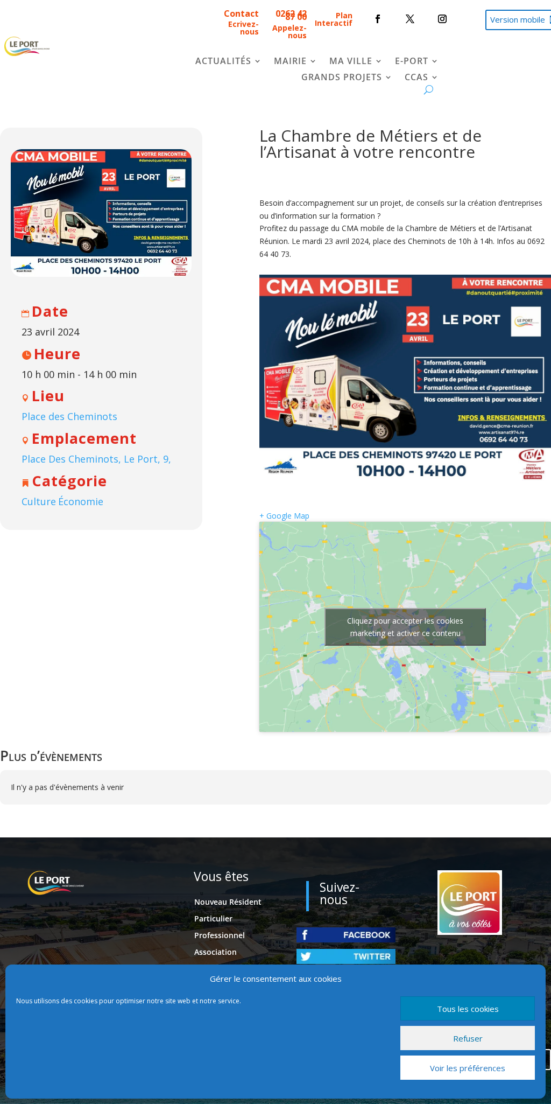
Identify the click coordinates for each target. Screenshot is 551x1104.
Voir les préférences (467, 1068)
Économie (80, 501)
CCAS (416, 78)
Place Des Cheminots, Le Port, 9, (96, 458)
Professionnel (219, 935)
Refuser (468, 1038)
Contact (241, 13)
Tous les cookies (468, 1008)
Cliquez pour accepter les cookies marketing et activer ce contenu (405, 627)
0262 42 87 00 (291, 15)
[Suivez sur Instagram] (442, 18)
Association (215, 952)
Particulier (213, 918)
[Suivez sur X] (410, 18)
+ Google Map (284, 516)
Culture (39, 501)
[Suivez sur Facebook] (377, 18)
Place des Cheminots (69, 416)
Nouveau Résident (228, 902)
